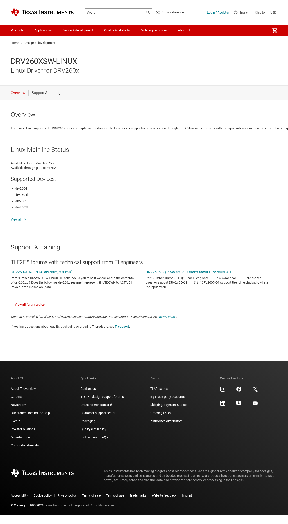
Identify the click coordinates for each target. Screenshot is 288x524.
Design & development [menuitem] (78, 30)
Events (15, 421)
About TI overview (23, 388)
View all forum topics (30, 304)
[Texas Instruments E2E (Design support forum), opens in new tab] (239, 405)
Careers (16, 397)
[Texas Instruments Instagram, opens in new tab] (222, 390)
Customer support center (98, 413)
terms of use (167, 316)
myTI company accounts (167, 397)
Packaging (88, 421)
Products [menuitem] (17, 30)
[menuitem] (274, 30)
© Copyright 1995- (27, 505)
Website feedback (164, 495)
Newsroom (18, 405)
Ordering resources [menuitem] (154, 30)
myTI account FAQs (94, 437)
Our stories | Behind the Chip (30, 413)
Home (15, 43)
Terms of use (115, 495)
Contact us (88, 388)
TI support (122, 326)
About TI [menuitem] (184, 30)
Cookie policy (43, 495)
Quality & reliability (93, 429)
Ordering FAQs (160, 413)
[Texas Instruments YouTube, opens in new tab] (255, 405)
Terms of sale (91, 495)
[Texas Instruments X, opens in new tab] (255, 390)
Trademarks (138, 495)
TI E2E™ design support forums (102, 397)
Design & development (40, 43)
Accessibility (19, 495)
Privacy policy (66, 495)
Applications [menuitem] (43, 30)
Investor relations (23, 429)
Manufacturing (21, 437)
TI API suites (159, 388)
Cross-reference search (97, 405)
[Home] (42, 12)
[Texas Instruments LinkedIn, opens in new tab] (222, 405)
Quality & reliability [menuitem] (117, 30)
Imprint (187, 495)
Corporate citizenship (25, 445)
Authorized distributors (166, 421)
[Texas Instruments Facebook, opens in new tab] (239, 390)
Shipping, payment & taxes (168, 405)
